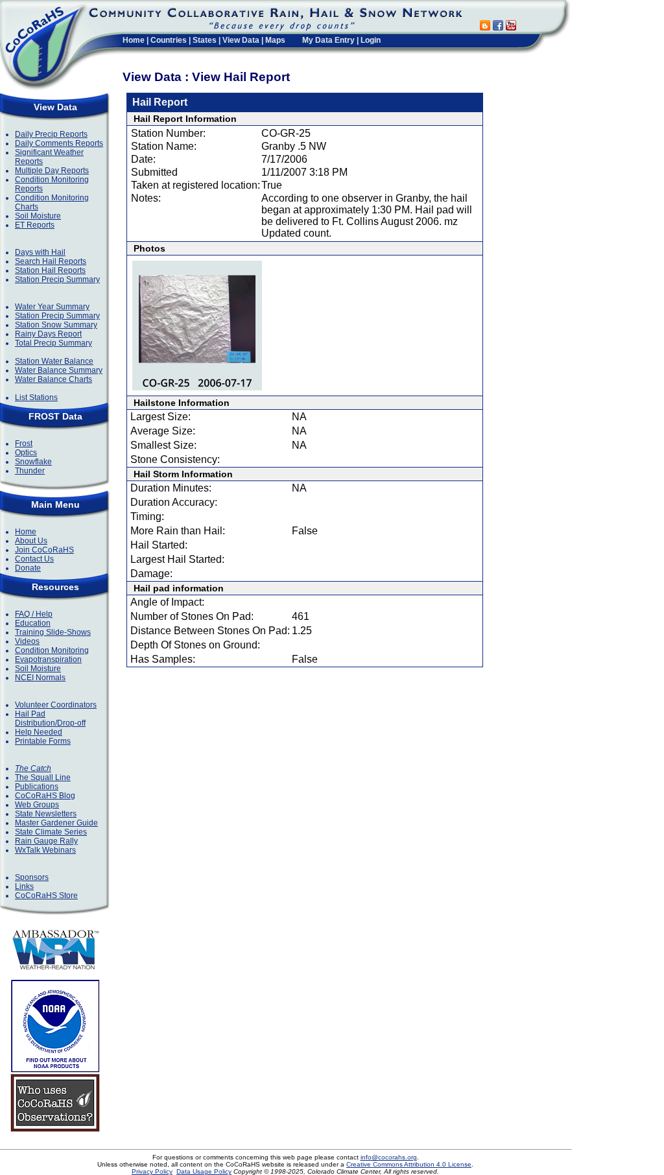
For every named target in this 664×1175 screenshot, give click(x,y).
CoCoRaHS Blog (45, 795)
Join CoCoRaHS (44, 549)
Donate (28, 568)
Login (371, 40)
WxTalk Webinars (45, 850)
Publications (36, 786)
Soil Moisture (38, 215)
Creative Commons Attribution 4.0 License (408, 1164)
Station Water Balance (54, 361)
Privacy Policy (152, 1171)
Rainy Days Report (48, 333)
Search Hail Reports (50, 261)
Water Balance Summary (58, 370)
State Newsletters (46, 813)
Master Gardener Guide (56, 822)
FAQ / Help (34, 614)
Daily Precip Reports (51, 134)
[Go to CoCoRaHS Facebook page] (498, 26)
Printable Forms (43, 741)
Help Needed (38, 732)
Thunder (30, 470)
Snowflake (33, 461)
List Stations (36, 397)
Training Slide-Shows (53, 632)
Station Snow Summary (56, 324)
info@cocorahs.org (389, 1157)
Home (134, 40)
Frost (23, 443)
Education (33, 623)
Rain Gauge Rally (46, 841)
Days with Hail (40, 252)
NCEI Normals (40, 677)
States (205, 40)
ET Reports (34, 225)
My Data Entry (328, 40)
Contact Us (34, 559)
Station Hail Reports (50, 270)
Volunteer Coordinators (56, 704)
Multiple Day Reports (52, 170)
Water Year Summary (52, 306)
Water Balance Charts (53, 379)
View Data (240, 40)
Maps (275, 40)
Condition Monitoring (52, 650)
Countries (168, 40)
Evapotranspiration (48, 659)
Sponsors (32, 877)
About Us (31, 540)
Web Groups (37, 804)
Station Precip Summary (57, 279)
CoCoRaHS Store (46, 895)
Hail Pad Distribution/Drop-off (50, 718)
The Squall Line (43, 777)
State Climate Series (51, 832)
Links (24, 886)
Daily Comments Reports (59, 143)
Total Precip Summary (53, 343)
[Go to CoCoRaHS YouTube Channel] (511, 26)
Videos (27, 641)
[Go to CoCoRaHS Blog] (485, 26)
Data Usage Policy (203, 1171)
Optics (26, 452)
